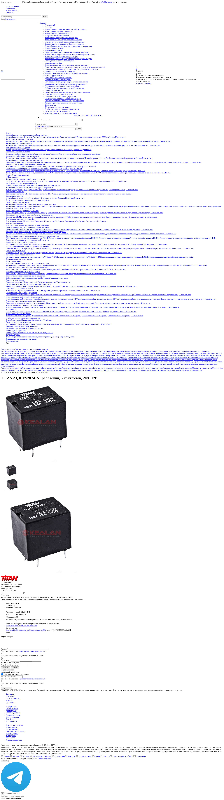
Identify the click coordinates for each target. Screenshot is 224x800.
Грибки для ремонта (14, 312)
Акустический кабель (37, 270)
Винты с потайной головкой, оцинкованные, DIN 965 (33, 173)
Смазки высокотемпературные (87, 324)
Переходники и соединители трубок (59, 61)
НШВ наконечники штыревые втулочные (79, 244)
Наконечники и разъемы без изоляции (60, 71)
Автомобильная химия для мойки (58, 33)
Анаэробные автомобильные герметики (57, 141)
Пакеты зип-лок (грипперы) (17, 328)
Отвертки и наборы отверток (17, 248)
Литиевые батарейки (34, 154)
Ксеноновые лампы (123, 194)
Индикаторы (26, 320)
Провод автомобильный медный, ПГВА (62, 270)
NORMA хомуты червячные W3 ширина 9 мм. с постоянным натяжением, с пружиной (100, 307)
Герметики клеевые (68, 303)
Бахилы (85, 291)
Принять (5, 761)
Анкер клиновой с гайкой (31, 166)
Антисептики (11, 291)
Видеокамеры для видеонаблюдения (20, 337)
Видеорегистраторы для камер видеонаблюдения (54, 337)
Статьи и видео (12, 729)
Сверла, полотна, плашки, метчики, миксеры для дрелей (67, 92)
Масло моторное (49, 190)
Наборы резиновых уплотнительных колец (23, 278)
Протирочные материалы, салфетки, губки (62, 86)
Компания (10, 694)
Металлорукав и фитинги (16, 330)
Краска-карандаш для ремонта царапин (70, 253)
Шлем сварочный (30, 282)
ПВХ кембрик (107, 137)
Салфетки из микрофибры (56, 274)
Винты (8, 173)
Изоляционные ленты (14, 234)
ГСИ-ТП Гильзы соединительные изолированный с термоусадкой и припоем (122, 238)
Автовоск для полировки (16, 145)
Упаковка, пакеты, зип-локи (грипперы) (61, 113)
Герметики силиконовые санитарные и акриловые (26, 303)
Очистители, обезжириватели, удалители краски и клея (117, 303)
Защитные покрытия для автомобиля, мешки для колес (66, 65)
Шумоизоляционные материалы (57, 107)
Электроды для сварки (47, 282)
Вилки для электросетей (15, 150)
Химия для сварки (63, 282)
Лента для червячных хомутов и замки (150, 307)
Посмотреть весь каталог (87, 115)
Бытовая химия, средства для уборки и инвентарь (64, 44)
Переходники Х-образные (96, 221)
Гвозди (8, 175)
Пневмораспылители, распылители (20, 158)
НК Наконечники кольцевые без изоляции (45, 244)
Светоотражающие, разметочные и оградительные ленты (46, 234)
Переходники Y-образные (33, 221)
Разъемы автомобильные (58, 213)
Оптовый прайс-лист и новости (16, 674)
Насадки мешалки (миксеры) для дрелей (44, 286)
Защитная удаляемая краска (43, 253)
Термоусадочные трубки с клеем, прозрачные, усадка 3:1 (138, 299)
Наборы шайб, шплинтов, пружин (54, 278)
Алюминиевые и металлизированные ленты (87, 234)
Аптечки (53, 198)
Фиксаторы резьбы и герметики (86, 141)
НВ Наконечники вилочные (17, 244)
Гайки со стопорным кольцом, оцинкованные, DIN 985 (123, 171)
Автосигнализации (13, 261)
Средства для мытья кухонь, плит (101, 181)
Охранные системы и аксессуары (58, 80)
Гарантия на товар (13, 715)
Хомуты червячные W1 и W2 (17, 307)
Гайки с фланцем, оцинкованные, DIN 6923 (83, 171)
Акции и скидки (12, 717)
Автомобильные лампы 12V (17, 194)
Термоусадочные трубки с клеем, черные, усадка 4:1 (182, 299)
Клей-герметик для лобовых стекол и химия (23, 141)
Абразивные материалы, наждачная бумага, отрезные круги (68, 59)
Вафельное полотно (96, 274)
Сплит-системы (12, 341)
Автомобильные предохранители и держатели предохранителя (70, 54)
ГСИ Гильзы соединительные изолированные (24, 238)
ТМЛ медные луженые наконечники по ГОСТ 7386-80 (75, 257)
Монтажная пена (53, 303)
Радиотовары (94, 370)
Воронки (61, 198)
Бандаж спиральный (68, 137)
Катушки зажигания (171, 368)
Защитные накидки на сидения (113, 230)
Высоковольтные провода (37, 213)
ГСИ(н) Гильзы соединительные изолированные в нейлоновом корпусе (181, 238)
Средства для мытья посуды (76, 181)
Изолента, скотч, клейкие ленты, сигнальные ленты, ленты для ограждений (75, 67)
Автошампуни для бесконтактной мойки (42, 145)
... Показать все (119, 137)
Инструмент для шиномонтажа (34, 312)
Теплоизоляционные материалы (94, 316)
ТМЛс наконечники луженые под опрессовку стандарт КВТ (122, 257)
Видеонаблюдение (13, 335)
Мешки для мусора (35, 328)
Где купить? (10, 703)
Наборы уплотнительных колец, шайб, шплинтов (64, 88)
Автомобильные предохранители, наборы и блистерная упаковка (78, 206)
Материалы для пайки (53, 63)
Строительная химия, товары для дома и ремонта (64, 101)
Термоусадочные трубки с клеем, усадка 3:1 (58, 299)
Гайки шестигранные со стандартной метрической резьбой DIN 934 (38, 171)
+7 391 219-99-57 (42, 126)
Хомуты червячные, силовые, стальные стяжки (63, 103)
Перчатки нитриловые (58, 291)
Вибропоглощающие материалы (18, 316)
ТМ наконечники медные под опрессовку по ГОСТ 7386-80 (29, 257)
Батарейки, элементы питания (57, 36)
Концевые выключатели (202, 368)
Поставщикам (11, 721)
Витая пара (10, 270)
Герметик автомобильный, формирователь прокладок (120, 141)
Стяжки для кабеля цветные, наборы (120, 295)
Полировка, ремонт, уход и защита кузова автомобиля (66, 82)
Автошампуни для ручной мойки (72, 145)
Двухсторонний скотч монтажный (150, 234)
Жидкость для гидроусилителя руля (28, 190)
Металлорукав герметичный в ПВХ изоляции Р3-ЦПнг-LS (29, 333)
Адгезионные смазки (14, 324)
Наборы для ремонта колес (113, 312)
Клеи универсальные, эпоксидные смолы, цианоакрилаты (62, 162)
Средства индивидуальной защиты (59, 94)
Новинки (48, 27)
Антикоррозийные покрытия (45, 265)
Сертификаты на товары (15, 731)
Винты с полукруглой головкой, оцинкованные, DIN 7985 (78, 173)
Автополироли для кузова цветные (20, 265)
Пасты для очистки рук (51, 185)
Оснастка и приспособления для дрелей (76, 286)
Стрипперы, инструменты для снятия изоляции (110, 248)
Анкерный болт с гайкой (52, 166)
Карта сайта (10, 738)
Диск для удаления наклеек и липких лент (88, 217)
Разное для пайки (27, 225)
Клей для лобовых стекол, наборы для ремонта (104, 162)
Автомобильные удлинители (17, 198)
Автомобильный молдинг (39, 198)
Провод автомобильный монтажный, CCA (96, 270)
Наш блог (9, 719)
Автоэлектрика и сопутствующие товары (61, 57)
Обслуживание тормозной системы (174, 162)
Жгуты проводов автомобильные (189, 370)
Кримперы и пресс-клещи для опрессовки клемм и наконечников (155, 248)
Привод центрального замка (78, 370)
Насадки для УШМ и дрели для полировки (23, 217)
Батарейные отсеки (13, 320)
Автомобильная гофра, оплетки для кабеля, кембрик (65, 29)
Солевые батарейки (51, 154)
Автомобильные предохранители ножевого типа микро (171, 206)
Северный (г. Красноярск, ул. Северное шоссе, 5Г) (26, 630)
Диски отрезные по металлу (117, 217)
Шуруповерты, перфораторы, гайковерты (45, 248)
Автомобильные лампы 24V (40, 194)
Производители (12, 734)
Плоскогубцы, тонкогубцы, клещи (76, 248)
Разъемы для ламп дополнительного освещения (70, 194)
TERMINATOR (12, 709)
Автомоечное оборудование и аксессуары (61, 38)
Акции (8, 133)
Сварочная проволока (14, 282)
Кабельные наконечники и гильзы (58, 78)
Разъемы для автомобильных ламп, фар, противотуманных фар (125, 213)
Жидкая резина (26, 253)
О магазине (10, 696)
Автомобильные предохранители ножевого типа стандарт (29, 206)
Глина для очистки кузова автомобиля (73, 265)
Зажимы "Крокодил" (167, 370)
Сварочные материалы (54, 90)
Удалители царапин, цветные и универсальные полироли (111, 265)
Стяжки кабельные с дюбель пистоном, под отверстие (156, 295)
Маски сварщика (74, 291)
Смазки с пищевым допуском (17, 202)
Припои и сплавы (13, 225)
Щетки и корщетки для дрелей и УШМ (55, 217)
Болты (8, 169)
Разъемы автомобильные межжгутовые (83, 213)
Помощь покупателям (14, 725)
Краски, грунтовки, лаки (55, 76)
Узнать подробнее (45, 758)
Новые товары (11, 727)
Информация (11, 706)
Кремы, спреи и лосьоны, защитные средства (24, 185)
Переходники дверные (33, 370)
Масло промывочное (117, 190)
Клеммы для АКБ (186, 368)
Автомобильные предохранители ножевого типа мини (127, 206)
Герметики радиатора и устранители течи (22, 162)
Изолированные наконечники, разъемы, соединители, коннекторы (71, 69)
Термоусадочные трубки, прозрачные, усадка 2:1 (95, 299)
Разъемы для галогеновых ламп (102, 194)
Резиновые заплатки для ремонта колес (62, 312)
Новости (9, 700)
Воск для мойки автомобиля (97, 145)
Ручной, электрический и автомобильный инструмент (66, 73)
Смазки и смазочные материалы (57, 111)
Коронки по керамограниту (17, 286)
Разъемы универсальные (153, 368)
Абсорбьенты (11, 274)
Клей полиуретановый (85, 303)
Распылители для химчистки (45, 158)
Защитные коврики (93, 230)
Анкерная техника (13, 166)
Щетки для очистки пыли (77, 274)
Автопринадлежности (53, 50)
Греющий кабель (21, 270)
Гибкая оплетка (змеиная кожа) (89, 137)
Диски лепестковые (136, 217)
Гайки (8, 171)
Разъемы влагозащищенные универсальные (141, 370)
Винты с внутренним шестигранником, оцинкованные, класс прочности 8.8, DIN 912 (136, 173)
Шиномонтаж (50, 105)
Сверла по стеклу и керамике (104, 286)
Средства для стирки (45, 181)
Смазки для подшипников (63, 324)
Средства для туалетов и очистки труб (21, 181)
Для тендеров (11, 711)
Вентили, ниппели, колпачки (90, 312)
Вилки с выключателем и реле (37, 150)
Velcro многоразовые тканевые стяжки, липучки (40, 295)
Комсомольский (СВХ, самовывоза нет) (21, 626)
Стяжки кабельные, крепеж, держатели (60, 97)
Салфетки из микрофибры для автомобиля (123, 158)
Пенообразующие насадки (94, 158)
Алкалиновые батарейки (15, 154)
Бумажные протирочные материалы (31, 274)
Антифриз (10, 190)
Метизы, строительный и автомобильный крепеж (64, 42)
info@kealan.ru (106, 2)
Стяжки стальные (58, 307)
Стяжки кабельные (13, 295)
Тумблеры (48, 320)
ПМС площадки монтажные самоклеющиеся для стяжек (82, 295)
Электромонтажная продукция (18, 148)
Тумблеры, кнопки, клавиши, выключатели (62, 109)
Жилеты (68, 198)
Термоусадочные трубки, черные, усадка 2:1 (23, 299)
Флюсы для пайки (42, 225)
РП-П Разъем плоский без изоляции (140, 244)
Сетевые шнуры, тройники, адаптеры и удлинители (70, 150)
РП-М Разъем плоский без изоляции (110, 244)
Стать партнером (12, 698)
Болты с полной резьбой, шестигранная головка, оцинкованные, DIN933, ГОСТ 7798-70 (46, 169)
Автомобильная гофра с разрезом (46, 137)
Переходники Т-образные (75, 221)
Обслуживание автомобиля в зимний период (142, 162)
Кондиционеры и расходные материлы (21, 339)
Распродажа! (50, 25)
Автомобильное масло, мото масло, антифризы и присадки (68, 46)
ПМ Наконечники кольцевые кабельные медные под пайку (170, 257)
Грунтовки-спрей (12, 253)
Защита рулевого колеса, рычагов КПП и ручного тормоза (29, 230)
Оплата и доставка (13, 713)
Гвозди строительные (20, 175)
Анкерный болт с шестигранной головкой (79, 166)
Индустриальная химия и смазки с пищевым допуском (66, 52)
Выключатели (37, 320)
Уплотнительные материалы (119, 316)
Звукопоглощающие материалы (44, 316)
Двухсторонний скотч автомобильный (120, 234)
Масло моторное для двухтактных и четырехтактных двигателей (82, 190)
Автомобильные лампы (54, 48)
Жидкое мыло (59, 181)
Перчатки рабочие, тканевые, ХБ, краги (33, 291)
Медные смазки (29, 324)
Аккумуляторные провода (16, 213)
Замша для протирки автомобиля (71, 158)
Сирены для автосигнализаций (112, 370)
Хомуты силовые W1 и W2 (40, 307)
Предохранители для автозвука (54, 370)
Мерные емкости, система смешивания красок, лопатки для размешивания (164, 265)
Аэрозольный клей (150, 141)
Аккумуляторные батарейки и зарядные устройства (79, 154)
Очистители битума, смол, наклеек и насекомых (128, 145)
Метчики (120, 286)
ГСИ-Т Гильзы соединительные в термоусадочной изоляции (67, 238)
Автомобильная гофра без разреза (19, 137)
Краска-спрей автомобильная (98, 253)
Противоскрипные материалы (69, 316)
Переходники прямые (14, 221)
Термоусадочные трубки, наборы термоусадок (63, 99)
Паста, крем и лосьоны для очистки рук (21, 183)
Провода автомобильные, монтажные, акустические (65, 84)
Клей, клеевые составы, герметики (58, 31)
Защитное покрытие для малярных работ (68, 230)
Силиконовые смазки (44, 324)
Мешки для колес (133, 230)
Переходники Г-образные (54, 221)
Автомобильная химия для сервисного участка (63, 40)
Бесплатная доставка (14, 740)
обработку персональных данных (32, 651)
